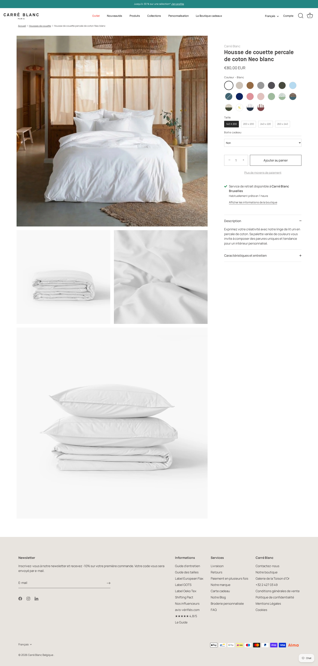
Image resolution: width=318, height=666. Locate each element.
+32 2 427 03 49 (267, 585)
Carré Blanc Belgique (41, 655)
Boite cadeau (232, 132)
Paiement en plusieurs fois (229, 578)
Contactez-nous (267, 566)
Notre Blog (218, 597)
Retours (216, 572)
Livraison (217, 566)
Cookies (261, 610)
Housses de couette (40, 26)
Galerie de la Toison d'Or (272, 578)
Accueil (22, 26)
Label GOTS (183, 585)
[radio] (228, 85)
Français (270, 15)
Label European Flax (189, 578)
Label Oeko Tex (185, 591)
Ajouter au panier (276, 160)
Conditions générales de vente (278, 591)
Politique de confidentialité (275, 597)
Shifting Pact (184, 597)
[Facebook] (20, 598)
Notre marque (220, 585)
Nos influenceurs (187, 603)
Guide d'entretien (187, 566)
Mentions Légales (268, 603)
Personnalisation (178, 15)
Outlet (96, 15)
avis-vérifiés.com (187, 610)
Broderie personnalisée (227, 603)
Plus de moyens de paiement (262, 173)
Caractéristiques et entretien (245, 255)
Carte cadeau (220, 591)
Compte (288, 15)
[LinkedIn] (36, 598)
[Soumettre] (108, 583)
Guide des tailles (187, 572)
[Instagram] (28, 598)
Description (232, 221)
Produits (135, 15)
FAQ (214, 610)
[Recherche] (301, 16)
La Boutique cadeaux (209, 15)
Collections (154, 15)
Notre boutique (267, 572)
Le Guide (181, 622)
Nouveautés (114, 15)
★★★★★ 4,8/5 (186, 616)
